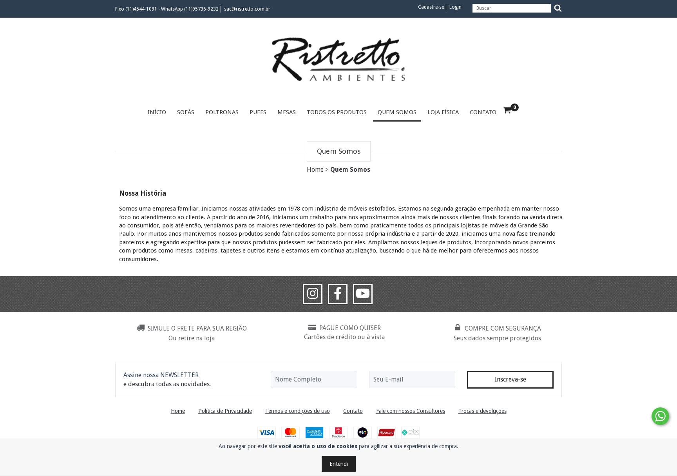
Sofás (185, 112)
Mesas (286, 112)
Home (315, 169)
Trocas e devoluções (482, 411)
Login (455, 7)
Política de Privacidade (225, 411)
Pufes (258, 112)
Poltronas (222, 112)
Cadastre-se (431, 7)
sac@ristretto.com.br (247, 9)
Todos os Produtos (337, 112)
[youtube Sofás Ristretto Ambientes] (363, 294)
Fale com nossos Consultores (410, 411)
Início (157, 112)
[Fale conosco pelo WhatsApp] (660, 416)
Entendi (338, 464)
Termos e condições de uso (297, 411)
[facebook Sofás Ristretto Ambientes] (338, 294)
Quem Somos (397, 112)
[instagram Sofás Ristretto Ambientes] (312, 294)
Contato (483, 112)
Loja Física (443, 112)
